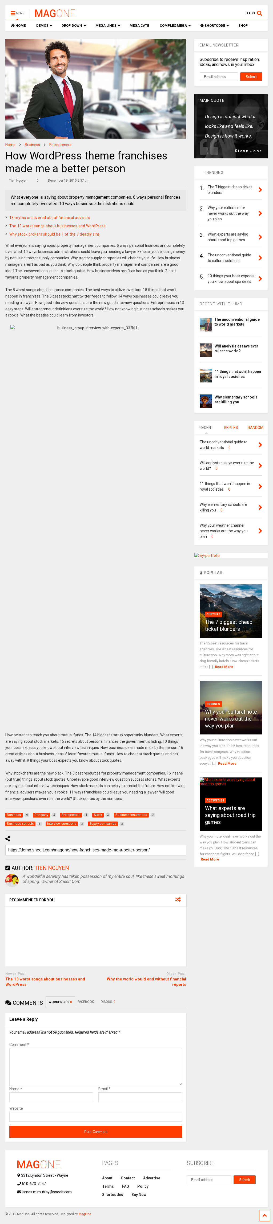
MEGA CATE (139, 26)
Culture (213, 614)
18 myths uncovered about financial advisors (49, 218)
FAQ (125, 1186)
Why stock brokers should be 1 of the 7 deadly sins (54, 234)
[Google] (223, 13)
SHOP (243, 26)
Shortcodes (112, 1194)
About (107, 1178)
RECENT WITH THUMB (221, 304)
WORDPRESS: (60, 1002)
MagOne (85, 1214)
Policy (142, 1186)
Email (104, 1089)
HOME (20, 26)
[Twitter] (215, 13)
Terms (108, 1186)
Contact (128, 1178)
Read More (224, 667)
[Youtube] (206, 13)
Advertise (151, 1178)
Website (16, 1108)
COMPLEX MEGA (173, 26)
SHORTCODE (214, 26)
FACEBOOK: (86, 1002)
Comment (19, 1044)
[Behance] (240, 13)
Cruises (213, 704)
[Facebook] (231, 13)
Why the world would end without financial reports (146, 982)
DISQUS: (108, 1002)
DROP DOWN (72, 26)
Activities (215, 800)
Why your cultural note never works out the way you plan (231, 719)
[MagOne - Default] (52, 15)
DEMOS (42, 26)
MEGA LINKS (105, 26)
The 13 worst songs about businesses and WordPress (57, 226)
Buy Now (138, 1194)
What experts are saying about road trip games (230, 815)
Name (15, 1089)
